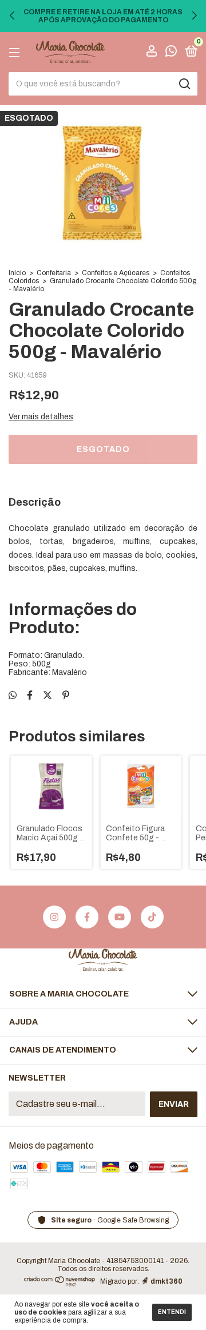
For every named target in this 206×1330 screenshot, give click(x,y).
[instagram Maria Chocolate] (54, 917)
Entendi (172, 1312)
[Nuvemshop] (60, 1283)
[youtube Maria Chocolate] (119, 917)
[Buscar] (184, 84)
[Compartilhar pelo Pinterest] (65, 695)
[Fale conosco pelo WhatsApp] (171, 53)
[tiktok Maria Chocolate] (152, 917)
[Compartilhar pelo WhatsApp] (13, 695)
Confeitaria (54, 273)
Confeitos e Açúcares (115, 273)
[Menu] (16, 52)
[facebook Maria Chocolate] (87, 917)
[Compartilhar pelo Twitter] (47, 695)
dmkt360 (166, 1281)
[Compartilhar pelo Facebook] (30, 695)
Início (17, 273)
